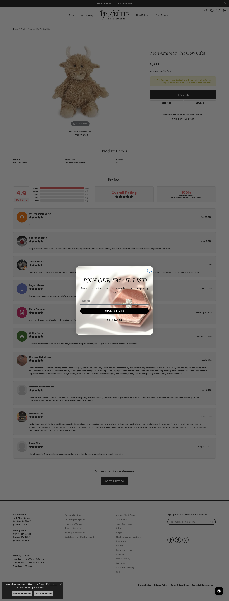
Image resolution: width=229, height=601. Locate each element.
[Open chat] (219, 591)
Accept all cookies (43, 593)
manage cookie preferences (30, 587)
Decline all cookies (22, 593)
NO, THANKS (114, 320)
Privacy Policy (45, 584)
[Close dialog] (149, 270)
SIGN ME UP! (114, 310)
